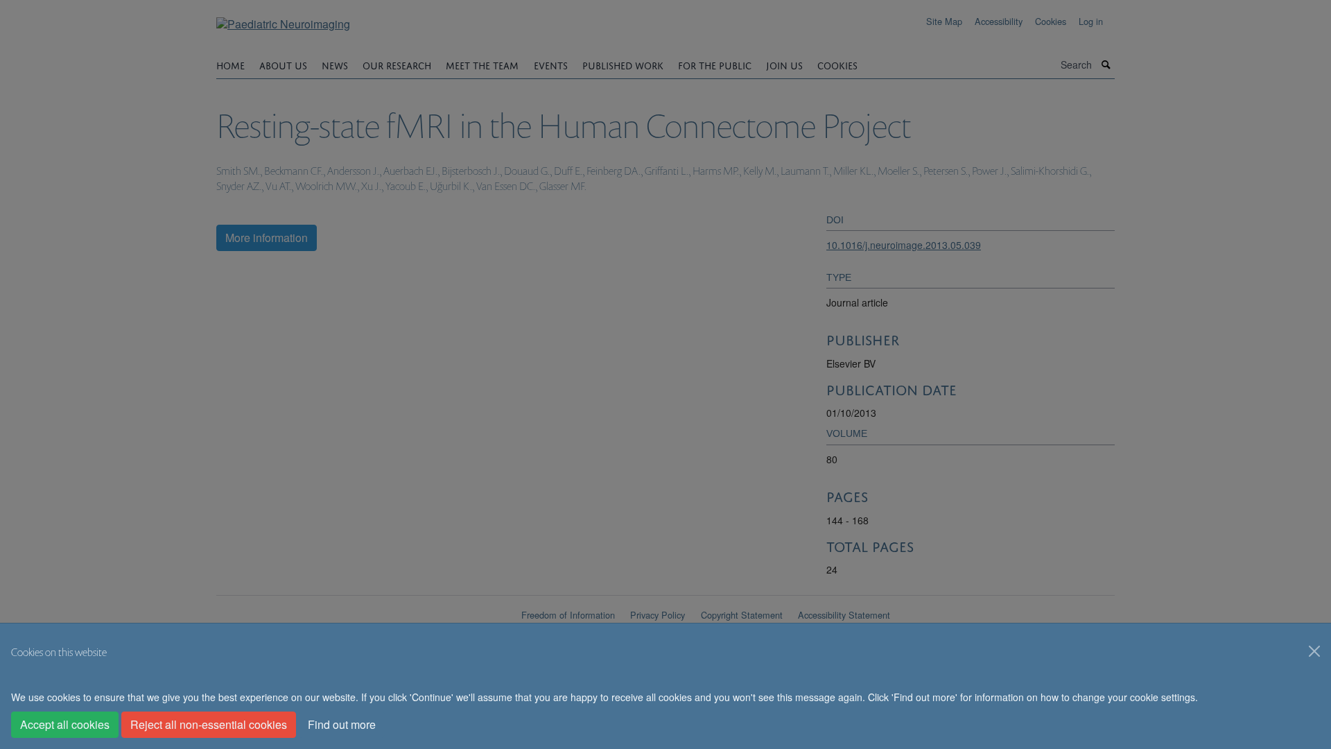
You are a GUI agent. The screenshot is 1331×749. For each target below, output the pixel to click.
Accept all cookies (65, 724)
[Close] (1314, 651)
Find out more (342, 724)
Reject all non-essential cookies (208, 724)
